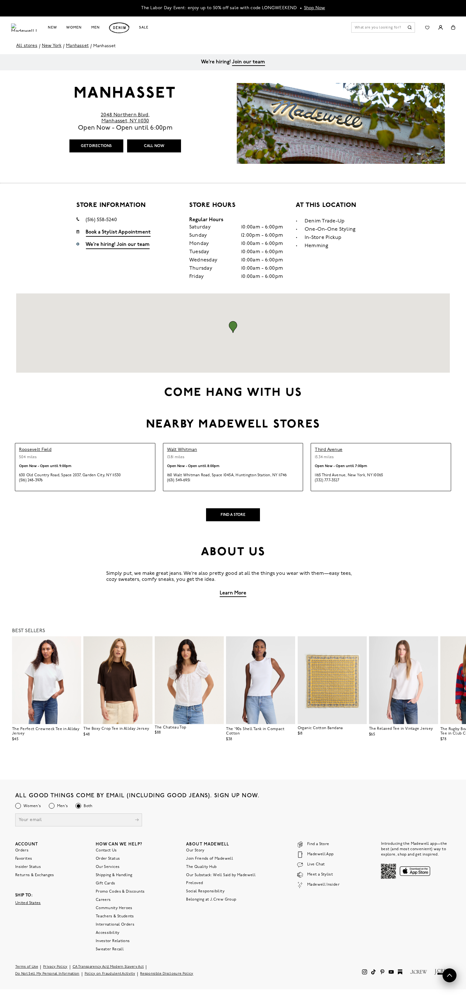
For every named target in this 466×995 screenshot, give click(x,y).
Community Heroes (114, 908)
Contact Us (106, 850)
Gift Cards (105, 883)
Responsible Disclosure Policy (166, 973)
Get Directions (96, 146)
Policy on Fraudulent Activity (110, 973)
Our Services (108, 867)
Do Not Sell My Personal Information (47, 973)
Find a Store (233, 515)
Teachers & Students (115, 916)
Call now (154, 146)
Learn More (233, 593)
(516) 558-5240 (101, 219)
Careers (103, 900)
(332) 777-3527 (327, 480)
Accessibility (108, 932)
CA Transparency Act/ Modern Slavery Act (108, 966)
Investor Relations (113, 941)
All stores (26, 45)
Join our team (248, 62)
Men (95, 27)
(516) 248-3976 (30, 480)
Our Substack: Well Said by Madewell (221, 875)
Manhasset (77, 45)
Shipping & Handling (114, 875)
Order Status (108, 858)
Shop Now (314, 8)
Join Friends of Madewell (209, 858)
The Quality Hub (201, 867)
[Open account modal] (440, 27)
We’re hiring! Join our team (118, 244)
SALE (143, 27)
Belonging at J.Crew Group (211, 899)
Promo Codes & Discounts (120, 891)
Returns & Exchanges (34, 875)
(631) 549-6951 (178, 480)
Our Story (195, 850)
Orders (22, 850)
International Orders (115, 924)
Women (73, 27)
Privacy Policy (55, 966)
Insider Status (28, 867)
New (52, 27)
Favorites (23, 858)
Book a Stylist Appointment (118, 232)
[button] (233, 327)
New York (51, 45)
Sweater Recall (110, 949)
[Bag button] (453, 27)
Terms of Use (26, 966)
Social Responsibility (205, 891)
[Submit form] (137, 820)
